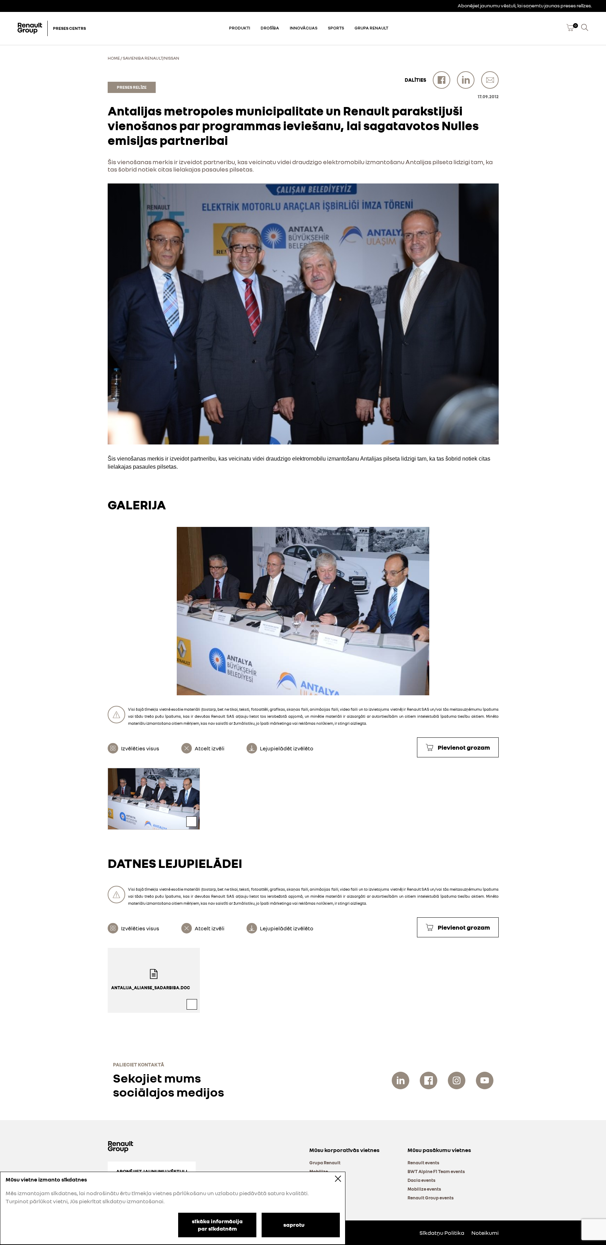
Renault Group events (431, 1197)
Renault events (423, 1162)
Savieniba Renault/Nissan (151, 58)
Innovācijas (303, 28)
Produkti (239, 28)
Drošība (270, 28)
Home (114, 58)
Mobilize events (424, 1189)
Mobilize (318, 1171)
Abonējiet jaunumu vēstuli (151, 1171)
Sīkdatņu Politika (441, 1232)
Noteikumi (485, 1232)
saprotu (293, 1224)
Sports (336, 28)
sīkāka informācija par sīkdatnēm (217, 1225)
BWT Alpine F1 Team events (436, 1171)
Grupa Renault (371, 28)
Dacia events (422, 1180)
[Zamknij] (333, 1178)
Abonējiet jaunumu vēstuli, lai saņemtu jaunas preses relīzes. (525, 5)
